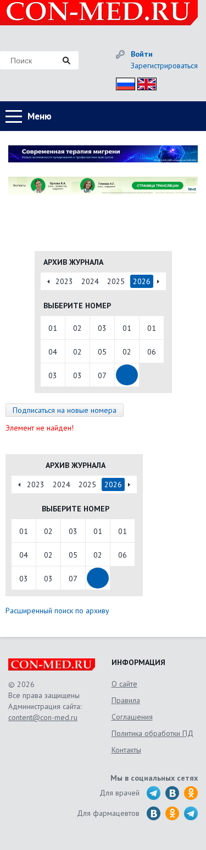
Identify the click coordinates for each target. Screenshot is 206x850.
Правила (126, 700)
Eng (144, 82)
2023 (64, 281)
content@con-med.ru (42, 717)
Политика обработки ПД (152, 733)
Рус (122, 82)
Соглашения (132, 717)
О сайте (124, 684)
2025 (116, 281)
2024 (90, 281)
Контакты (126, 750)
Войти (142, 54)
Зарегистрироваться (164, 65)
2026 (142, 281)
